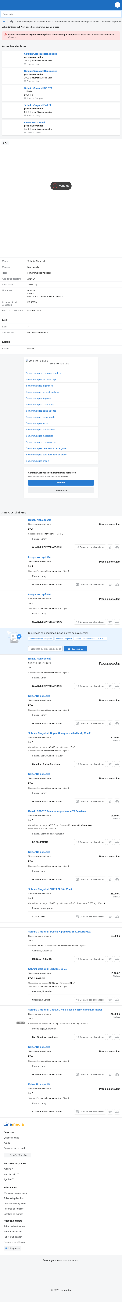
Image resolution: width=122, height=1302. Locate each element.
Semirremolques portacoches (40, 429)
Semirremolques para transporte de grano (46, 454)
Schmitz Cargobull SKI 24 (37, 105)
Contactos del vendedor (15, 1148)
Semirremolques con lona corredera (43, 373)
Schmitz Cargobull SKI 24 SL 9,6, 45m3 (50, 889)
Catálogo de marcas (13, 1214)
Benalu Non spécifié (39, 520)
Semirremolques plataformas (40, 404)
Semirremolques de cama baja (41, 379)
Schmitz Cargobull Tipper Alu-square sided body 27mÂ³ (59, 733)
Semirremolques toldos (37, 423)
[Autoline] (12, 21)
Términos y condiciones (15, 1193)
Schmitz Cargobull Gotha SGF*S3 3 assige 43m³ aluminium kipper (65, 1009)
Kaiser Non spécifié (39, 696)
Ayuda (7, 1143)
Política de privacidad (14, 1198)
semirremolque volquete (39, 272)
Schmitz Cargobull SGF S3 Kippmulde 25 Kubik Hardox (59, 931)
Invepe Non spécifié (34, 122)
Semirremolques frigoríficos (39, 385)
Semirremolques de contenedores (42, 392)
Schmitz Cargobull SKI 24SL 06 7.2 (47, 969)
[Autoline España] (19, 5)
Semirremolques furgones (38, 398)
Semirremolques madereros (39, 436)
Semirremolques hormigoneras (41, 442)
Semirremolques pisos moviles (41, 417)
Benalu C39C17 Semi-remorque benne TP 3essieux (57, 811)
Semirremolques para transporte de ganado (47, 448)
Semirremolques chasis (37, 461)
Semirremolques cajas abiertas (41, 410)
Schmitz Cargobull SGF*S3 (38, 88)
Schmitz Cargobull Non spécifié (40, 54)
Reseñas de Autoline (14, 1208)
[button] (117, 5)
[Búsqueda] (118, 14)
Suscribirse (77, 649)
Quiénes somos (11, 1137)
